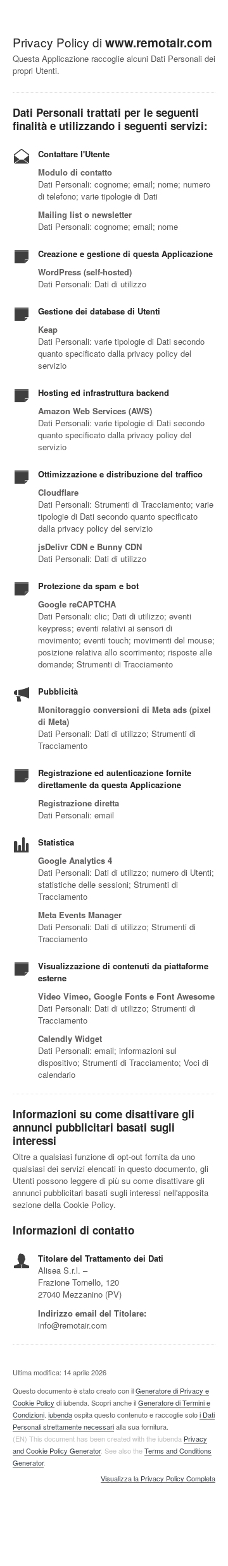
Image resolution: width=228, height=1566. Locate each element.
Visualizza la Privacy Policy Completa (158, 1479)
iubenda (60, 1414)
